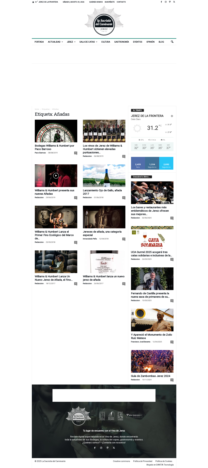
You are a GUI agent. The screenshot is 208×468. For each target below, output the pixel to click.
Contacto (121, 2)
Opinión (150, 42)
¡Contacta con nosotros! (114, 442)
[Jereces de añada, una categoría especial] (104, 217)
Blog (161, 42)
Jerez (70, 42)
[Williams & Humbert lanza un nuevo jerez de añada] (104, 261)
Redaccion (87, 156)
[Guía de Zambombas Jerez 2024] (152, 361)
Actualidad (54, 42)
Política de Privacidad (142, 461)
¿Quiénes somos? (91, 442)
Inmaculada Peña (90, 239)
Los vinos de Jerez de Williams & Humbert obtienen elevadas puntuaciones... (102, 149)
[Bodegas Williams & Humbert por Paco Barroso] (56, 131)
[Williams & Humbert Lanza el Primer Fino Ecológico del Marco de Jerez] (56, 217)
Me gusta (138, 158)
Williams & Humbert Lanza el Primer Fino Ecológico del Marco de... (54, 235)
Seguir (152, 158)
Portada (39, 42)
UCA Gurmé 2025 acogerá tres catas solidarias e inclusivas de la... (151, 253)
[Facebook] (161, 2)
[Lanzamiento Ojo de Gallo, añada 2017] (104, 175)
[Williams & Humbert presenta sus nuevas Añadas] (56, 175)
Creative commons (121, 461)
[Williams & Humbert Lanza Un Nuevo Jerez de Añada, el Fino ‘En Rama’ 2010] (56, 261)
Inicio (37, 109)
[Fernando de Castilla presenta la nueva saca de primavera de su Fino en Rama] (152, 278)
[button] (172, 42)
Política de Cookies (164, 461)
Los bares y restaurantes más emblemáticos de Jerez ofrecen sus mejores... (150, 211)
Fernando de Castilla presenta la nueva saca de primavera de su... (150, 295)
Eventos (137, 42)
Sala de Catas (87, 42)
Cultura (105, 42)
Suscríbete (110, 2)
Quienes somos (96, 2)
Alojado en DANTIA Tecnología (160, 465)
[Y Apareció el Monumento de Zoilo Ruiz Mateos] (152, 320)
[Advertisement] (104, 54)
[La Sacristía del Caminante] (104, 21)
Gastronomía (121, 42)
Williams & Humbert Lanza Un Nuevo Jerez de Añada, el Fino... (54, 278)
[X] (174, 2)
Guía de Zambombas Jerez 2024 (150, 376)
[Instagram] (165, 2)
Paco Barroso (40, 153)
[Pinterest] (170, 2)
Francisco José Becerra (140, 342)
